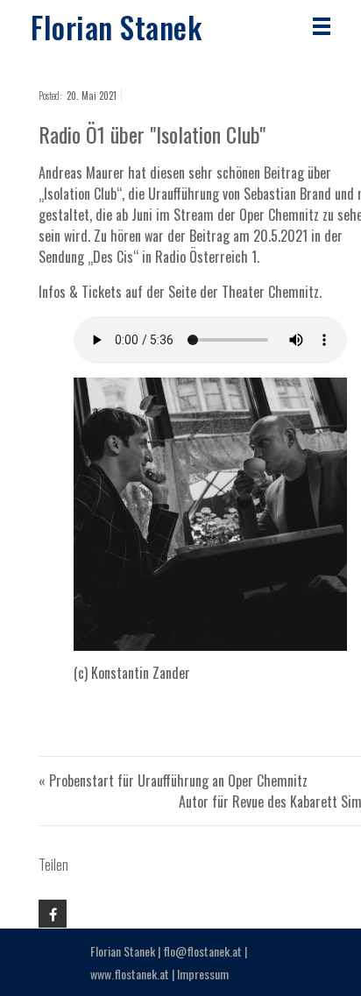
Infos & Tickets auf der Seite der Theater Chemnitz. (180, 291)
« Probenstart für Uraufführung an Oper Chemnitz (173, 780)
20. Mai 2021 (92, 95)
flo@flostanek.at (202, 951)
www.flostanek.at (129, 973)
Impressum (203, 973)
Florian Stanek (116, 26)
